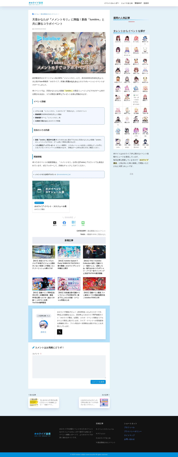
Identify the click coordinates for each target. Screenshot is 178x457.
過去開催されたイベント (97, 231)
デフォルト (101, 433)
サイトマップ (129, 435)
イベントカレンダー (111, 3)
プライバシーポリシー (133, 431)
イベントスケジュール (105, 429)
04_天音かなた (100, 234)
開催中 (90, 234)
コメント (37, 354)
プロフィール (129, 427)
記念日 (146, 3)
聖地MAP (138, 3)
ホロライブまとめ (104, 438)
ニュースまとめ (127, 3)
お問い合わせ (129, 439)
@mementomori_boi (63, 174)
